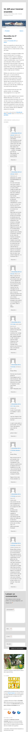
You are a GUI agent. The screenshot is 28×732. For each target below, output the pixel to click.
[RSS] (9, 714)
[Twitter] (19, 714)
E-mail (9, 636)
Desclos (18, 450)
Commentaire (10, 609)
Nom (9, 628)
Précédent (7, 31)
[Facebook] (14, 714)
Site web (9, 644)
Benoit (5, 42)
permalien (6, 115)
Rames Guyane (11, 693)
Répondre (13, 159)
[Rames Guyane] (14, 688)
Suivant (22, 31)
